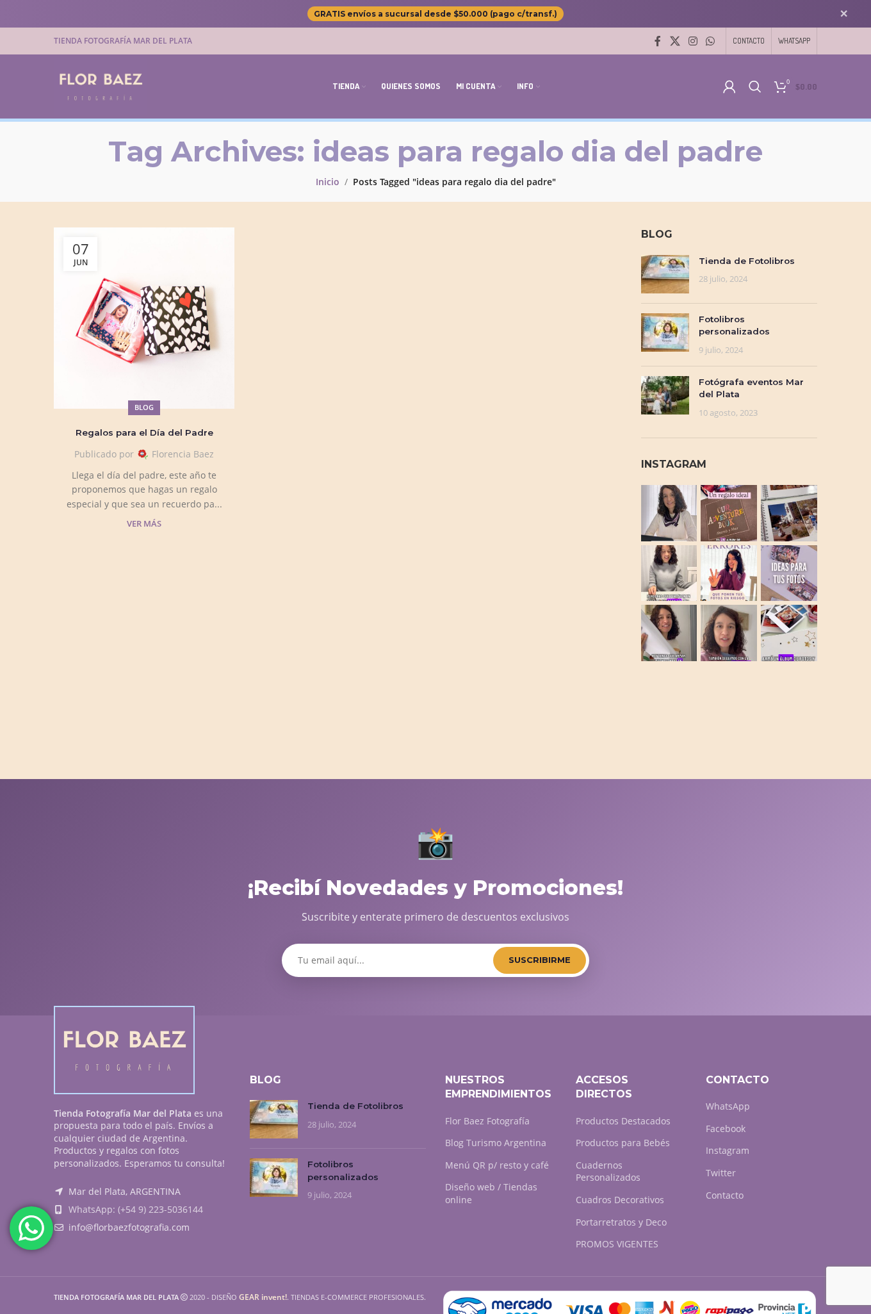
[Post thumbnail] (665, 274)
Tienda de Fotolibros (747, 261)
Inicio (327, 182)
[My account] (729, 86)
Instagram (727, 1150)
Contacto (725, 1195)
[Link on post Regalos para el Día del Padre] (144, 317)
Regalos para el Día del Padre (144, 432)
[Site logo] (100, 85)
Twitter (721, 1173)
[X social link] (674, 41)
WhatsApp (728, 1106)
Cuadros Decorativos (620, 1200)
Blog (144, 407)
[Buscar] (755, 86)
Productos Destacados (623, 1121)
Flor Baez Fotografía (487, 1121)
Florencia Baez (183, 454)
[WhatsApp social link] (710, 41)
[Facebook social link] (657, 41)
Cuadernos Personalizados (608, 1171)
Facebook (725, 1128)
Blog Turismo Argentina (495, 1143)
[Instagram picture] (669, 513)
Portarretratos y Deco (621, 1222)
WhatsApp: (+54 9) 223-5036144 (136, 1209)
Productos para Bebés (623, 1143)
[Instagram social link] (692, 41)
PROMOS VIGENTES (617, 1244)
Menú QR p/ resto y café (497, 1165)
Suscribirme (540, 960)
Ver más (144, 523)
